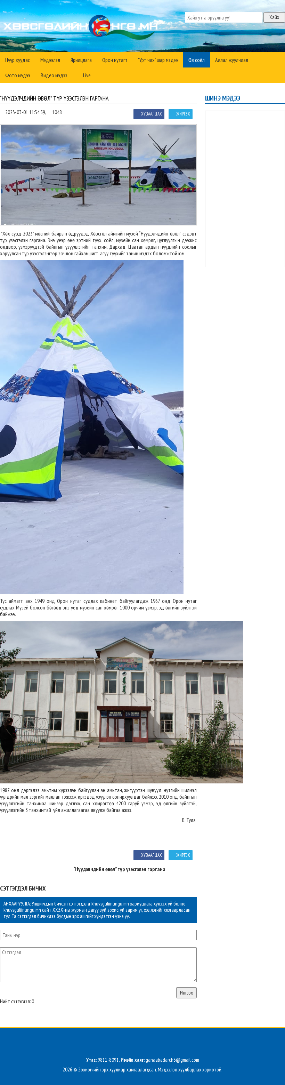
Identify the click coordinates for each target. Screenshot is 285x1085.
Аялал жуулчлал (231, 59)
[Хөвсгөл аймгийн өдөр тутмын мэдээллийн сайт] (82, 27)
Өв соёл (196, 59)
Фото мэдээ (17, 75)
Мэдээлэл (50, 59)
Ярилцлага (81, 59)
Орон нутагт (115, 59)
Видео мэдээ (54, 75)
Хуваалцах (151, 114)
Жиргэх (183, 114)
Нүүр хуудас (17, 59)
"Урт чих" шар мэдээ (158, 59)
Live (86, 75)
